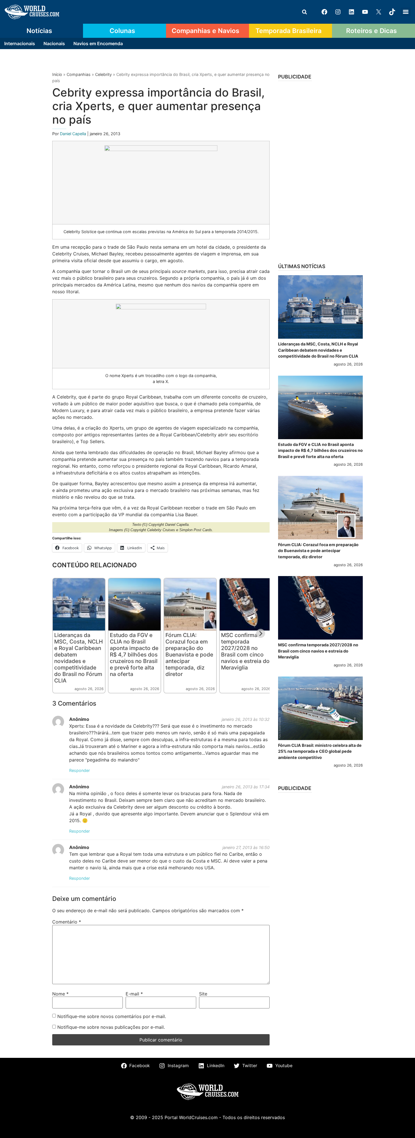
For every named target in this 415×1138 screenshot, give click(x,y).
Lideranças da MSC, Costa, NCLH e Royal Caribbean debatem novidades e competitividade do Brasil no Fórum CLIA (78, 658)
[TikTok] (392, 11)
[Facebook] (324, 11)
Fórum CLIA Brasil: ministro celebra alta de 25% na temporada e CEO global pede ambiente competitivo (320, 751)
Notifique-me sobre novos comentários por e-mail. (111, 1016)
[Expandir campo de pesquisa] (304, 12)
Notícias (39, 31)
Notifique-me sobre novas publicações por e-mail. (111, 1027)
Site (203, 994)
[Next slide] (260, 633)
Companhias (79, 74)
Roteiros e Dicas (371, 31)
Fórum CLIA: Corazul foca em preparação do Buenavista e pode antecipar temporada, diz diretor (189, 654)
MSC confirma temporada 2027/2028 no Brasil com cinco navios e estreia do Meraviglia (245, 651)
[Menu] (406, 12)
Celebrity (103, 74)
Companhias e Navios (205, 31)
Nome (60, 994)
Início (57, 74)
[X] (378, 11)
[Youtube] (365, 11)
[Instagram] (338, 11)
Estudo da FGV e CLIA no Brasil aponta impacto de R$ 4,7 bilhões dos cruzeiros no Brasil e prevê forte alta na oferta (134, 654)
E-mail (134, 994)
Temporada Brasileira (288, 31)
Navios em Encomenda (98, 43)
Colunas (122, 31)
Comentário (66, 922)
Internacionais (19, 43)
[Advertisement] (320, 170)
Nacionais (54, 43)
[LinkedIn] (351, 11)
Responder (79, 770)
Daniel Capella (73, 133)
